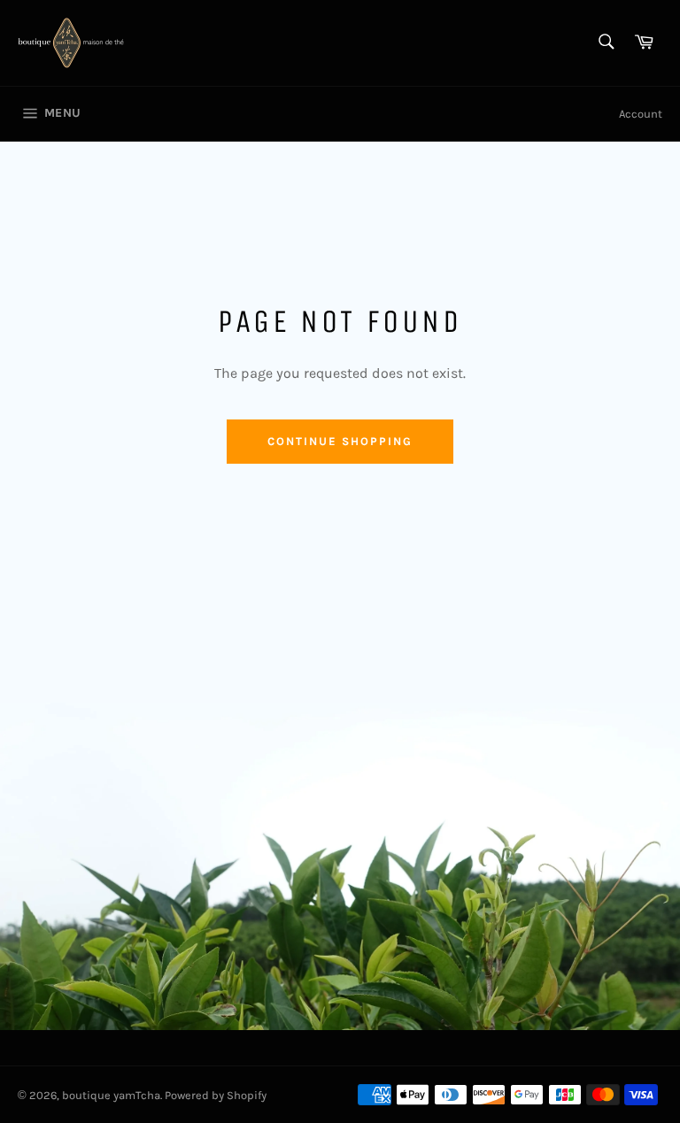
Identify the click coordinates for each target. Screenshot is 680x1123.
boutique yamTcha (111, 1095)
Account (640, 113)
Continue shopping (339, 441)
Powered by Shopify (216, 1095)
